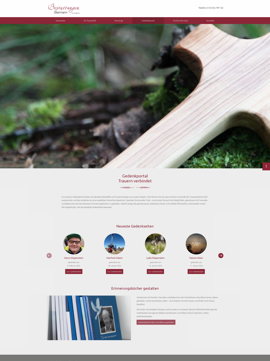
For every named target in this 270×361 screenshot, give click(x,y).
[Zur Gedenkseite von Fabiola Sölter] (196, 243)
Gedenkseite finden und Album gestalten (156, 322)
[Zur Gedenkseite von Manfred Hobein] (114, 243)
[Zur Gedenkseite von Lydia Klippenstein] (155, 243)
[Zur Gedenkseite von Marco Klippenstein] (73, 243)
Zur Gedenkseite (74, 271)
